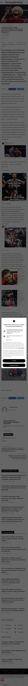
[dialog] (14, 343)
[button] (14, 340)
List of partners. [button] (21, 348)
